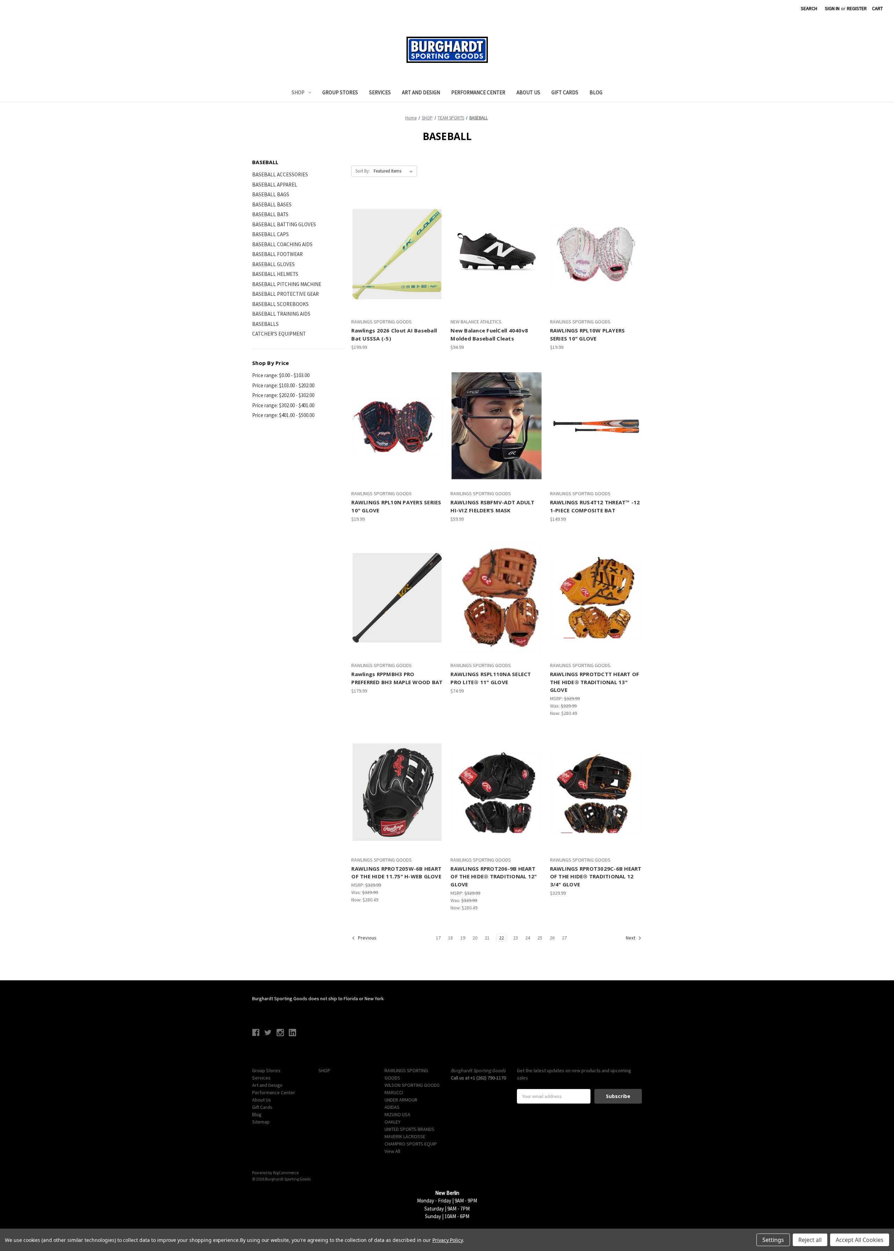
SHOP (298, 92)
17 (438, 938)
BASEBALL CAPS (270, 234)
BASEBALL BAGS (270, 194)
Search (809, 8)
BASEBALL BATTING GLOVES (284, 224)
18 (450, 938)
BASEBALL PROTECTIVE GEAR (285, 294)
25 (539, 938)
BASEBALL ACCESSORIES (280, 174)
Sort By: (363, 171)
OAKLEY (392, 1122)
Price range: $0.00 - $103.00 (280, 375)
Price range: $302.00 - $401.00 (283, 405)
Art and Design (421, 92)
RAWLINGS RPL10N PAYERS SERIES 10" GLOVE (396, 506)
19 (462, 938)
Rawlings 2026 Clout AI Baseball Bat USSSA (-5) (394, 334)
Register (857, 8)
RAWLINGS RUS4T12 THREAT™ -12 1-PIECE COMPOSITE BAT (595, 506)
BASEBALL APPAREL (274, 184)
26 (552, 938)
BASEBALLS (265, 324)
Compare (395, 254)
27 (564, 938)
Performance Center (478, 92)
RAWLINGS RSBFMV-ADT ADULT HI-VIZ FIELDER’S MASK (492, 506)
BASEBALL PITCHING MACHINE (286, 284)
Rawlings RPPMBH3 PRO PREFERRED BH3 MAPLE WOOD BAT (396, 678)
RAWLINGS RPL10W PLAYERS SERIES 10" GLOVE (587, 334)
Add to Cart (595, 266)
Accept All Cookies (860, 1240)
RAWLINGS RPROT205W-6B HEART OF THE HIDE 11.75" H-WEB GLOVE (396, 872)
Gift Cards (564, 92)
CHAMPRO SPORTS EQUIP (410, 1144)
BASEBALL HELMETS (275, 274)
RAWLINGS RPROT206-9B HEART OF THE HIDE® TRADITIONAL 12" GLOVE (493, 876)
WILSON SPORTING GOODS (412, 1085)
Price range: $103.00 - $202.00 (283, 385)
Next (631, 938)
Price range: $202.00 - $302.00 (283, 395)
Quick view (390, 242)
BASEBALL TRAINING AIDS (281, 313)
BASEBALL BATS (270, 214)
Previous (366, 938)
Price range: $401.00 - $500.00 (283, 415)
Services (380, 92)
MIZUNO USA (397, 1114)
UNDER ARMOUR (400, 1100)
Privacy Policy (447, 1240)
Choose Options (397, 266)
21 (487, 938)
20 (474, 938)
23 (515, 938)
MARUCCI (393, 1092)
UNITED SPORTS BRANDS (409, 1129)
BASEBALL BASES (272, 204)
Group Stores (340, 92)
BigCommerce (286, 1172)
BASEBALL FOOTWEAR (277, 254)
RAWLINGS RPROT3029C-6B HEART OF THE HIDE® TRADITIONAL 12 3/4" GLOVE (596, 876)
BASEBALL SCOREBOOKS (280, 304)
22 (501, 938)
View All (392, 1151)
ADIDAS (392, 1107)
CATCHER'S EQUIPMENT (279, 333)
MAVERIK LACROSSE (404, 1136)
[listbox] (395, 171)
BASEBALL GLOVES (273, 264)
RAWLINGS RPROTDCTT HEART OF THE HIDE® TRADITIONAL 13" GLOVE (594, 682)
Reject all (810, 1240)
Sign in (832, 8)
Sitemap (261, 1122)
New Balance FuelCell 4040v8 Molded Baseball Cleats (489, 334)
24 (527, 938)
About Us (528, 92)
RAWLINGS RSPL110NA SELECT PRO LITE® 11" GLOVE (490, 678)
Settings (773, 1240)
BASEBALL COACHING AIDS (282, 244)
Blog (595, 92)
